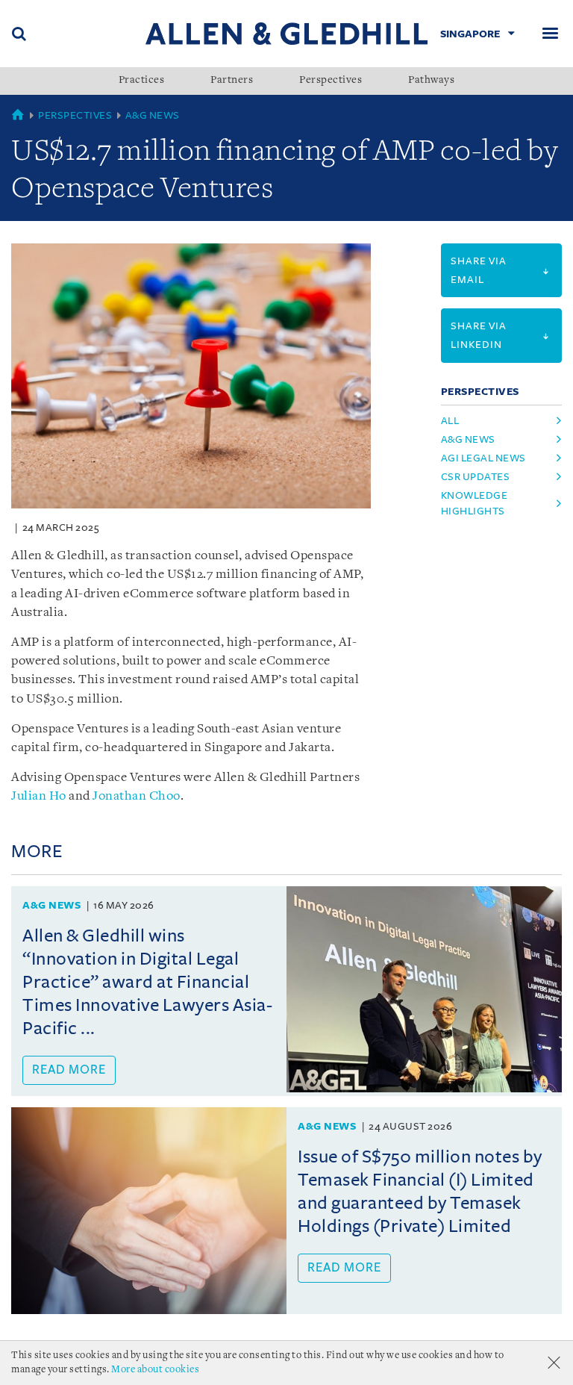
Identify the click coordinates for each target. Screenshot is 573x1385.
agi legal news (483, 458)
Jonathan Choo (137, 796)
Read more (69, 1070)
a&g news (468, 439)
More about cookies (155, 1370)
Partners (231, 80)
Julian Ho (38, 796)
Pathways (431, 80)
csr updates (475, 476)
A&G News (152, 115)
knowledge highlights (474, 503)
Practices (142, 80)
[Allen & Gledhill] (286, 33)
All (450, 420)
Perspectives (330, 80)
